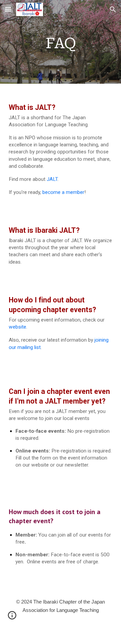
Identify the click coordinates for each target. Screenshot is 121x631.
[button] (8, 9)
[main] (60, 41)
